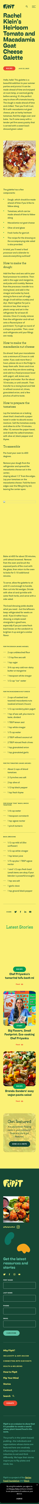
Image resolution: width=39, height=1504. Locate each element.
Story (20, 1026)
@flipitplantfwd (9, 1227)
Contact (7, 1390)
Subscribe (11, 1333)
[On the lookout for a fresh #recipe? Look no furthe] (16, 1209)
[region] (19, 1493)
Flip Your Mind (11, 1378)
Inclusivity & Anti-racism (16, 1356)
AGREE (19, 1498)
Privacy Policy (14, 1489)
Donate (10, 1403)
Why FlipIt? (9, 1350)
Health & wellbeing (12, 1366)
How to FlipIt (10, 1372)
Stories (7, 1384)
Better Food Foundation (17, 1479)
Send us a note (19, 1144)
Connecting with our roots (17, 1361)
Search (7, 1396)
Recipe (9, 68)
